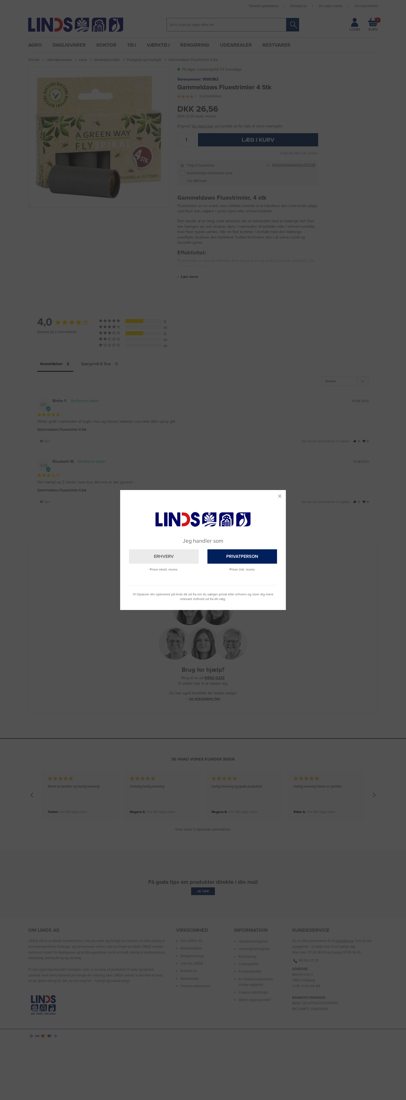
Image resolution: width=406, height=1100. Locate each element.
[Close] (280, 496)
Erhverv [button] (164, 556)
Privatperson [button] (242, 556)
